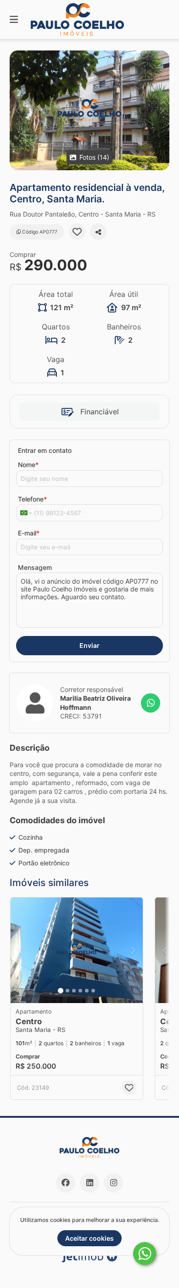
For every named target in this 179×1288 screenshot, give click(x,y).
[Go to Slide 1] (60, 990)
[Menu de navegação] (14, 19)
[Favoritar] (77, 231)
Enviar (89, 645)
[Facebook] (65, 1183)
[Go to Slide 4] (80, 990)
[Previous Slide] (17, 110)
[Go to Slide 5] (87, 990)
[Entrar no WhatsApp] (150, 703)
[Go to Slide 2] (67, 990)
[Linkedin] (89, 1183)
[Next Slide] (161, 110)
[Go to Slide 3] (74, 990)
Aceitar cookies (89, 1238)
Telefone (32, 499)
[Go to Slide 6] (93, 990)
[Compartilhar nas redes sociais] (98, 231)
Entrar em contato (45, 450)
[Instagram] (113, 1183)
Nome (28, 464)
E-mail (28, 533)
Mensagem (35, 567)
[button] (89, 110)
